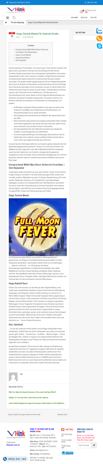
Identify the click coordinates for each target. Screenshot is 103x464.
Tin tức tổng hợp (17, 22)
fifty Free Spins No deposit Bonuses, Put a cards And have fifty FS (32, 392)
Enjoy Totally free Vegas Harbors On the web (24, 414)
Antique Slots (62, 414)
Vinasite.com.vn (13, 445)
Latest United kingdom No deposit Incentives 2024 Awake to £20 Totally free (36, 403)
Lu (19, 37)
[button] (7, 18)
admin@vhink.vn (41, 450)
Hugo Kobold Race (23, 58)
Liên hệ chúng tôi (66, 435)
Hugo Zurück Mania (23, 55)
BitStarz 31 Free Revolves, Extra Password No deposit (28, 398)
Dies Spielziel (21, 60)
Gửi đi (94, 445)
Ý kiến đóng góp (65, 446)
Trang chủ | (12, 2)
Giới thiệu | (21, 2)
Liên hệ (27, 2)
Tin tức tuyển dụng (66, 441)
